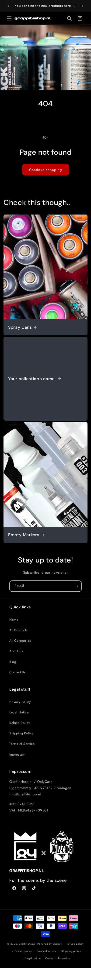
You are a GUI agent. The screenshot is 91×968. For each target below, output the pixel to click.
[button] (9, 18)
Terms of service (47, 951)
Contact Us (17, 672)
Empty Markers (23, 535)
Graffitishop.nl (28, 944)
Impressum (17, 754)
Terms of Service (22, 743)
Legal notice (33, 958)
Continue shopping (45, 169)
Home (13, 619)
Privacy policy (23, 951)
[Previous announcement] (9, 6)
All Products (18, 630)
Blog (12, 661)
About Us (16, 651)
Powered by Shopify (49, 944)
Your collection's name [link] (32, 378)
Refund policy (75, 944)
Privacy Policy (20, 701)
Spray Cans (20, 327)
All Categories (20, 640)
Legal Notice (18, 712)
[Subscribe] (76, 586)
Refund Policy (19, 722)
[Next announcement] (82, 6)
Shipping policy (71, 951)
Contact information (57, 958)
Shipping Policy (21, 733)
